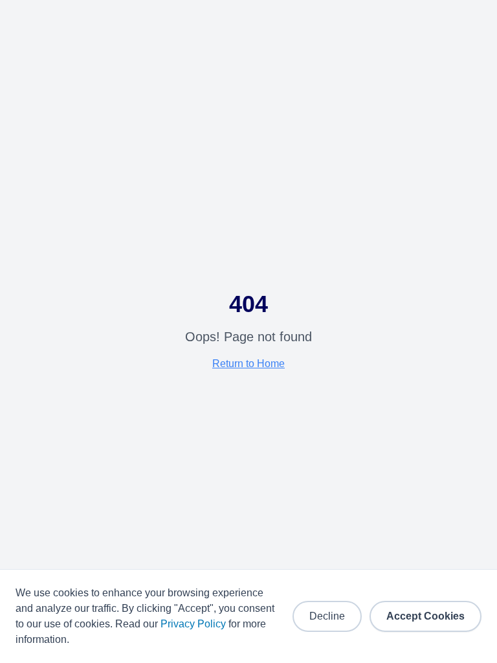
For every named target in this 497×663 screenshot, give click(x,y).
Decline (327, 616)
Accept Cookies (425, 616)
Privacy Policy (193, 623)
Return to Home (248, 363)
